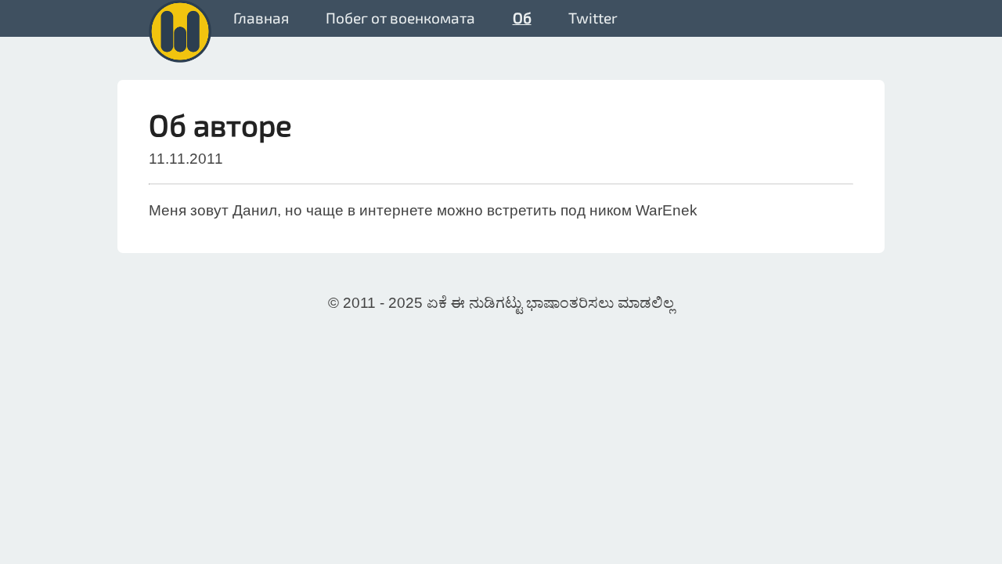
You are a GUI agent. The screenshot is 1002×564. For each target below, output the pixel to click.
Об (522, 18)
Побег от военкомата (400, 18)
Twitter (593, 18)
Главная (261, 18)
